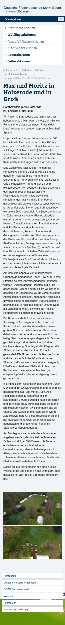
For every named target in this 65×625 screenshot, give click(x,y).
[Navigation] (61, 19)
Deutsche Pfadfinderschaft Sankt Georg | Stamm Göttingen (32, 9)
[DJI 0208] (32, 508)
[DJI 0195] (32, 542)
